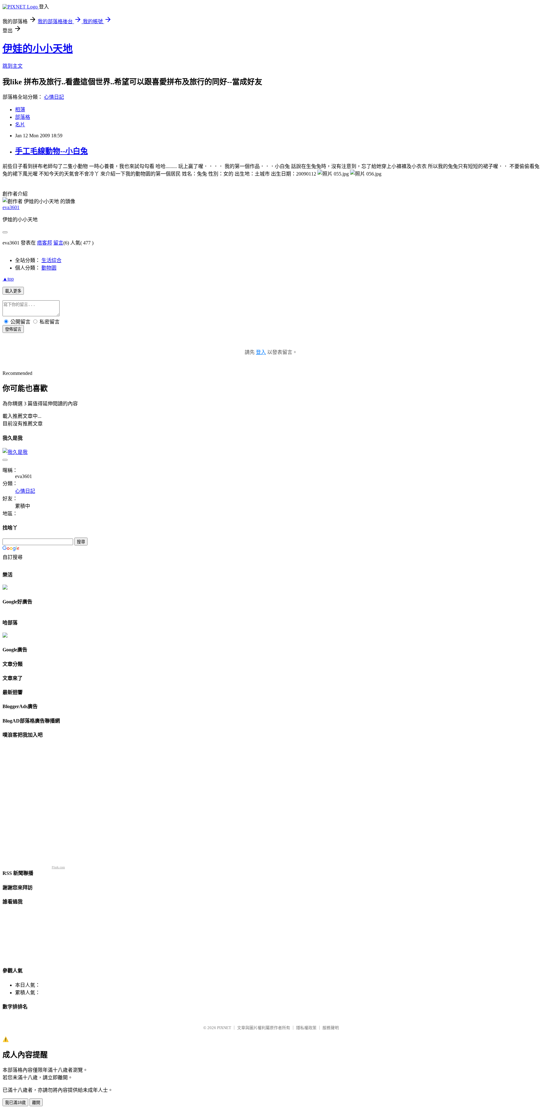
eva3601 (11, 207)
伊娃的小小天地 (38, 48)
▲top (8, 278)
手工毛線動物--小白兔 (51, 151)
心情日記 (54, 97)
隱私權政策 (306, 1027)
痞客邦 (44, 242)
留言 (58, 242)
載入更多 (13, 291)
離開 (36, 1102)
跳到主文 (13, 66)
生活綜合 (51, 260)
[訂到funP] (5, 636)
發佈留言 (13, 329)
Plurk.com (58, 867)
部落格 (22, 117)
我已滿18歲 (15, 1102)
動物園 (48, 268)
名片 (20, 124)
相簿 (20, 109)
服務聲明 (330, 1027)
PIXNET (224, 1027)
